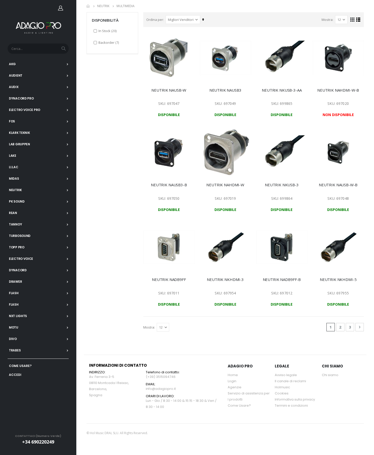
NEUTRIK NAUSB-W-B (338, 184)
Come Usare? (239, 405)
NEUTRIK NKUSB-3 (282, 184)
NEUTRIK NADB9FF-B (282, 279)
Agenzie (234, 387)
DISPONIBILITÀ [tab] (105, 20)
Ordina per (154, 19)
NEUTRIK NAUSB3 (225, 90)
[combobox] (38, 49)
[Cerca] (63, 49)
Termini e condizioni (291, 405)
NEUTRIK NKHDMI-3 (225, 279)
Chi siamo (330, 375)
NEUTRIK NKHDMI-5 (338, 279)
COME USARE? (20, 366)
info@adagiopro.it (161, 388)
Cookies (282, 393)
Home (88, 6)
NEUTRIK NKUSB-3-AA (281, 90)
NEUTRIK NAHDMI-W (225, 184)
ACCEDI (15, 375)
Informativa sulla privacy (295, 399)
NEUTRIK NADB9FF (169, 279)
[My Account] (60, 8)
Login (232, 381)
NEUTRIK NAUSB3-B (169, 184)
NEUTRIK (103, 6)
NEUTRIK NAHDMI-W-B (338, 90)
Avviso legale (286, 375)
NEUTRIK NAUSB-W (168, 90)
